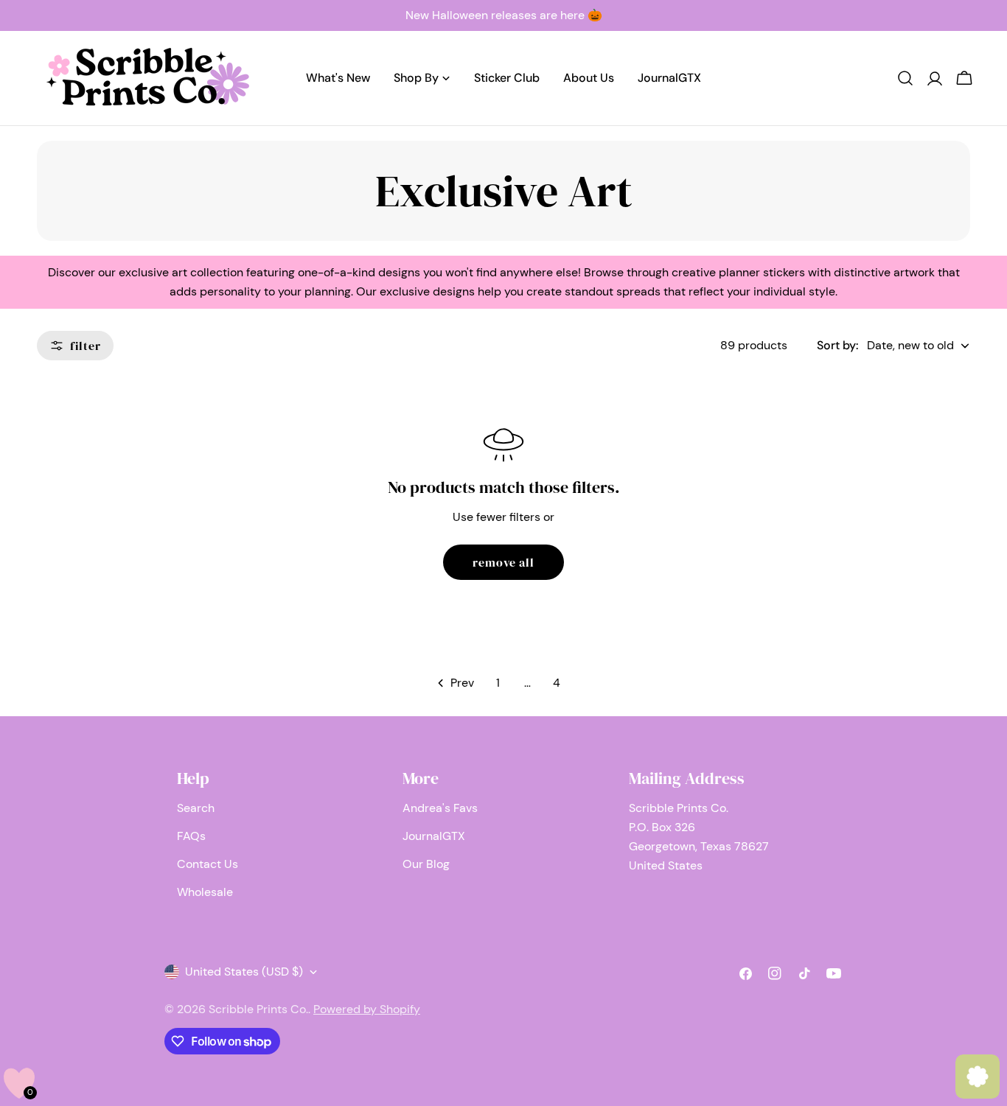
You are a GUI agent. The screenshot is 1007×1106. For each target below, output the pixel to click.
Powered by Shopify (366, 1009)
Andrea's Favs (440, 808)
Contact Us (207, 864)
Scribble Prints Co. (258, 1009)
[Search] (905, 78)
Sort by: (837, 345)
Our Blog (426, 864)
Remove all (504, 562)
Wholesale (205, 892)
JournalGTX (434, 836)
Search (196, 808)
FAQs (191, 836)
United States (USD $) (244, 971)
